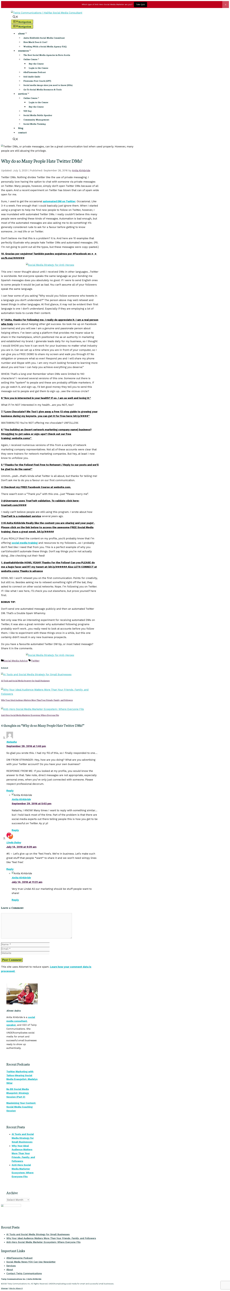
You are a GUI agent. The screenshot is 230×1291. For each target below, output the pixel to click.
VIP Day (27, 111)
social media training (25, 542)
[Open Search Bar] (15, 17)
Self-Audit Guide (31, 76)
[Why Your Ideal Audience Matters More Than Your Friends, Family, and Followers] (50, 693)
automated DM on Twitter (59, 201)
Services (11, 1265)
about (21, 33)
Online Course (30, 59)
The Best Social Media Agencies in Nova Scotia (46, 55)
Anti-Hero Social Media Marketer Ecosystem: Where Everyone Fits (30, 715)
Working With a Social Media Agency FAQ (45, 46)
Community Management (36, 119)
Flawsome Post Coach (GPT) (37, 80)
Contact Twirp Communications (24, 1273)
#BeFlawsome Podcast (34, 72)
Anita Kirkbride (21, 799)
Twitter (35, 660)
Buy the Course (36, 63)
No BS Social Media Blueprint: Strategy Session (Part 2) (17, 1093)
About (9, 1269)
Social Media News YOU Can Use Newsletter (31, 1261)
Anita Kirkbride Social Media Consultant (44, 37)
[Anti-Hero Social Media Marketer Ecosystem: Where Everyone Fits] (42, 709)
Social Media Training (34, 123)
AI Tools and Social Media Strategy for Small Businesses (25, 680)
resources (23, 50)
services (22, 93)
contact (22, 132)
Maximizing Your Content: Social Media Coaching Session (21, 1107)
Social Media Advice (16, 660)
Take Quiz (140, 4)
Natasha (11, 741)
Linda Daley (13, 842)
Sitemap (4, 1288)
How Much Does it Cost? (35, 42)
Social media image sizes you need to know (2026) (48, 85)
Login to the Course (38, 67)
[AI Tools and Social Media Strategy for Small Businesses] (36, 674)
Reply (10, 790)
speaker (11, 1025)
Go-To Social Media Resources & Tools (42, 89)
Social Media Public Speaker (37, 115)
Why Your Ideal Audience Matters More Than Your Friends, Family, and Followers (37, 700)
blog (20, 128)
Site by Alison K (16, 1288)
